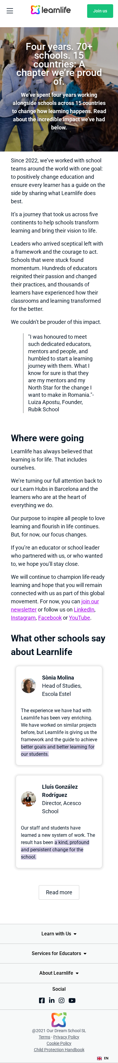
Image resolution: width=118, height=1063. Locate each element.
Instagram (23, 618)
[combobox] (103, 1058)
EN (106, 1058)
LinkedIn (84, 609)
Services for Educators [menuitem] (56, 953)
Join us (100, 10)
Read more (59, 892)
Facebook (50, 618)
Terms (44, 1037)
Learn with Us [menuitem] (56, 934)
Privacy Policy (66, 1037)
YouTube (79, 618)
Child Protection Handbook (59, 1049)
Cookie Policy (59, 1043)
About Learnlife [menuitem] (56, 973)
